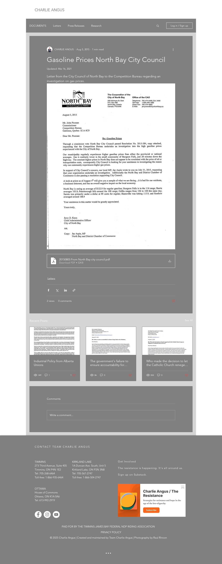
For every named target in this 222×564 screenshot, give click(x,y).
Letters (57, 25)
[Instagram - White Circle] (47, 514)
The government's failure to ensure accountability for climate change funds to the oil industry (109, 363)
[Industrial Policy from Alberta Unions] (55, 341)
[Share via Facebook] (48, 290)
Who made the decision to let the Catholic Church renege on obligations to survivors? (167, 363)
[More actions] (173, 49)
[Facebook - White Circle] (38, 514)
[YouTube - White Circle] (56, 514)
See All (189, 320)
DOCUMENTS (37, 25)
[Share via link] (74, 290)
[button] (157, 25)
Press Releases (76, 25)
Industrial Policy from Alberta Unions (54, 363)
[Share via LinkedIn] (65, 290)
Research (96, 25)
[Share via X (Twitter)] (57, 290)
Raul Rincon (160, 537)
